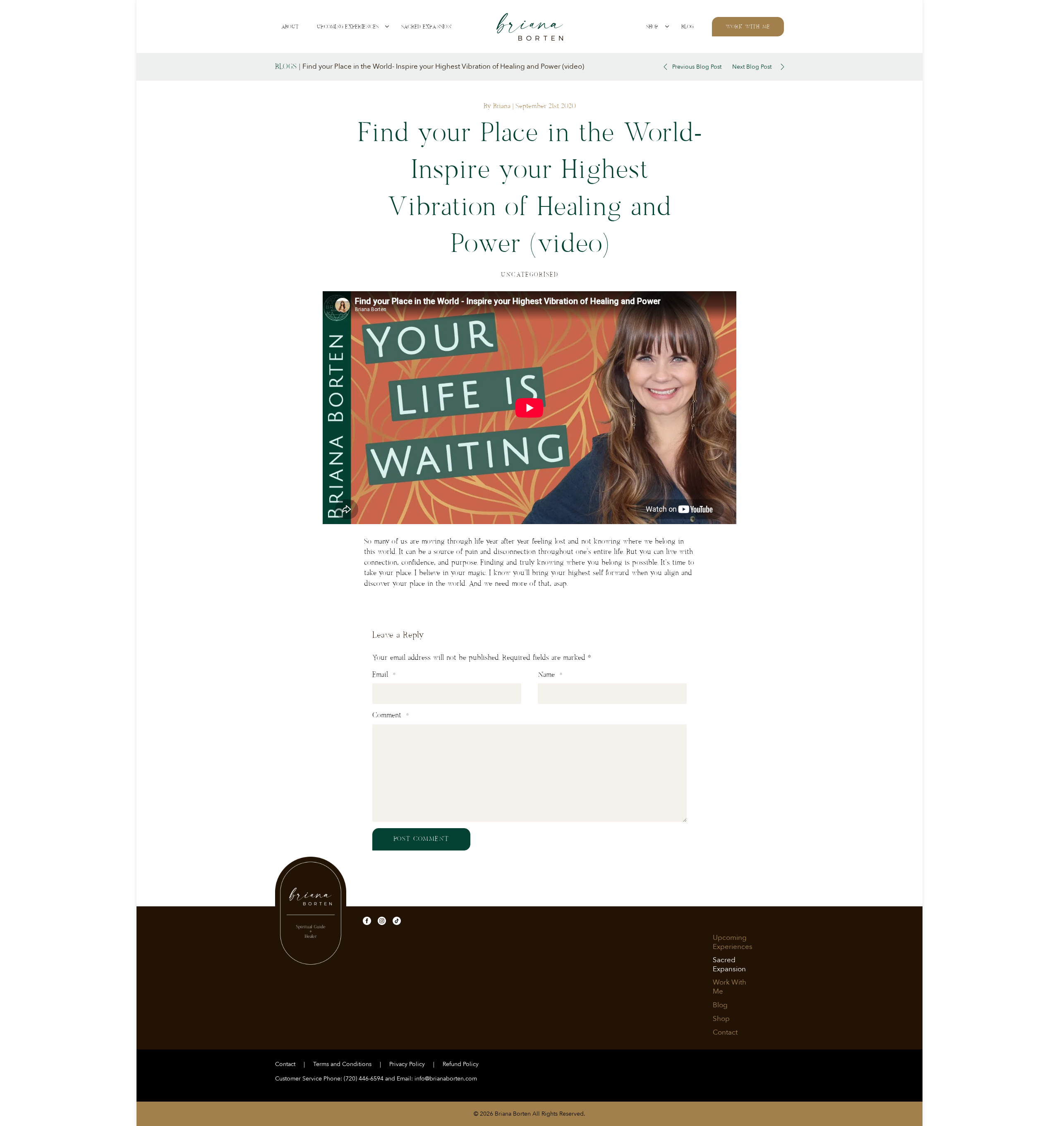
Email (383, 674)
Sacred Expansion (426, 26)
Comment (390, 715)
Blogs (286, 66)
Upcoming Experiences (348, 26)
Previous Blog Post (696, 67)
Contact (725, 1032)
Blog (687, 26)
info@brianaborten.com (445, 1079)
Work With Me (748, 26)
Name (550, 674)
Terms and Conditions (342, 1064)
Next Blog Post (751, 67)
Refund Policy (461, 1064)
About (290, 26)
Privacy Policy (407, 1064)
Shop (652, 26)
